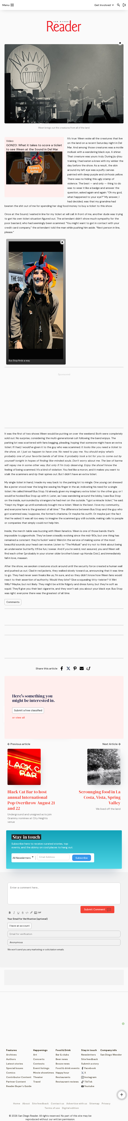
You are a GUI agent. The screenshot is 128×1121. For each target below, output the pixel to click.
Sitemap (94, 1103)
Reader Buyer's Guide (19, 1086)
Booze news (63, 1063)
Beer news (62, 1059)
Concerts (38, 1059)
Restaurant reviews (67, 1081)
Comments (13, 602)
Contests (38, 1063)
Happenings (40, 1050)
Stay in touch (89, 1050)
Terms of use (52, 1107)
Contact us (57, 1103)
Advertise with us (76, 1103)
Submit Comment (94, 909)
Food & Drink (63, 1050)
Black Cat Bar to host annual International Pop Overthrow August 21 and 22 (31, 800)
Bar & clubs (62, 1054)
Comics (10, 1072)
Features (11, 1050)
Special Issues (14, 1068)
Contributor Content (18, 1077)
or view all (18, 717)
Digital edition (70, 1107)
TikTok (88, 1081)
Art (35, 1054)
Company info (108, 1050)
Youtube (89, 1086)
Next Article (110, 744)
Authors (11, 1059)
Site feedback (89, 1059)
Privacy (106, 1103)
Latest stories (14, 1063)
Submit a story (90, 1063)
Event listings (41, 1068)
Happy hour (62, 1072)
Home (16, 1103)
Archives (11, 1054)
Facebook (90, 1068)
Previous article (20, 744)
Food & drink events (68, 1068)
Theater (38, 1077)
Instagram (90, 1077)
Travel (36, 1081)
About (26, 1103)
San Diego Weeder (111, 1054)
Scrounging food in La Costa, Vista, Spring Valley (99, 797)
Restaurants (63, 1077)
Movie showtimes (43, 1072)
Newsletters (88, 1054)
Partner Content (16, 1081)
